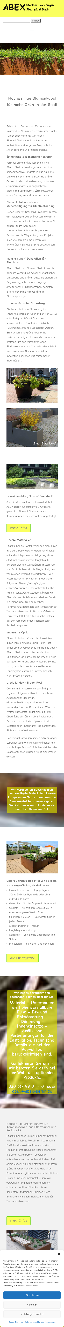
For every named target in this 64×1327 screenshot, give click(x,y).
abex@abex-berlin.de (32, 1091)
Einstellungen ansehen (32, 1314)
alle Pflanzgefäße (22, 958)
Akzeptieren (32, 1295)
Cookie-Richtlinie (16, 1322)
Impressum (50, 1322)
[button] (59, 1254)
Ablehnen (32, 1304)
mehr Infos (18, 528)
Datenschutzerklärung (34, 1322)
